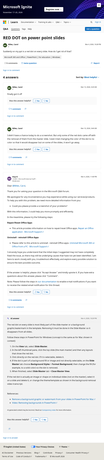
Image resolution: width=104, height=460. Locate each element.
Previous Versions (23, 453)
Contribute (47, 453)
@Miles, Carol (18, 185)
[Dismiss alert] (99, 5)
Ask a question (93, 29)
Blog (36, 453)
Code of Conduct (23, 456)
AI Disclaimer (7, 453)
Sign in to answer (10, 438)
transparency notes (49, 410)
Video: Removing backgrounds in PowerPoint (34, 402)
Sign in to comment (11, 70)
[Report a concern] (25, 109)
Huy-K (15, 176)
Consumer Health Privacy (76, 453)
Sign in (98, 22)
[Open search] (91, 22)
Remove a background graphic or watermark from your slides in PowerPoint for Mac (53, 399)
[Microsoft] (4, 22)
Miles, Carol (13, 44)
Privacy (58, 453)
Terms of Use (7, 456)
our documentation (47, 281)
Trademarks (40, 456)
